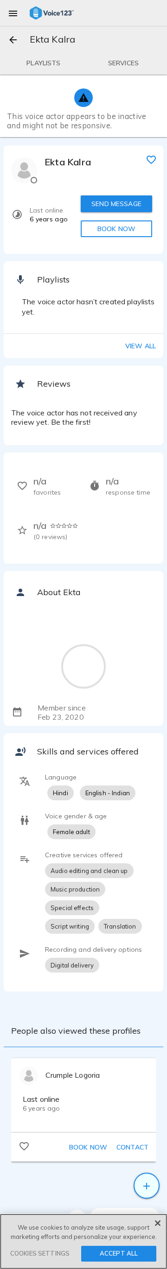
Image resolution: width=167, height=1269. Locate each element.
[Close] (157, 1223)
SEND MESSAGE (116, 204)
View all (140, 346)
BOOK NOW (116, 229)
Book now (88, 1147)
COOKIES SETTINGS (40, 1253)
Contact (132, 1147)
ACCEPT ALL (119, 1253)
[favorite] (151, 159)
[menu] (13, 13)
